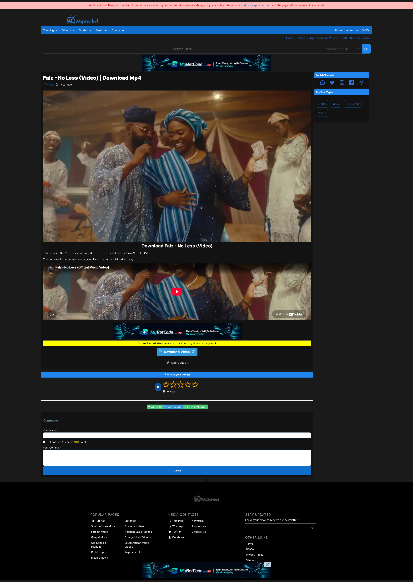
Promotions (199, 526)
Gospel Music (99, 537)
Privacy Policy (254, 554)
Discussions (353, 104)
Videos (322, 113)
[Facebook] (351, 83)
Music (336, 104)
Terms (249, 543)
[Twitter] (332, 83)
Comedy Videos (134, 526)
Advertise (198, 520)
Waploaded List (134, 552)
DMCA (366, 30)
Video (50, 84)
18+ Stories (98, 520)
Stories (322, 104)
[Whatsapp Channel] (322, 83)
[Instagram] (342, 83)
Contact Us (199, 531)
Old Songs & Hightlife (98, 544)
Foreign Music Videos (138, 537)
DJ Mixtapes (98, 552)
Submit (177, 470)
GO (366, 49)
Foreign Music (99, 531)
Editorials (130, 520)
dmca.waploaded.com (257, 5)
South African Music (103, 526)
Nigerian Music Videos (138, 531)
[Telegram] (361, 83)
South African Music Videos (137, 544)
